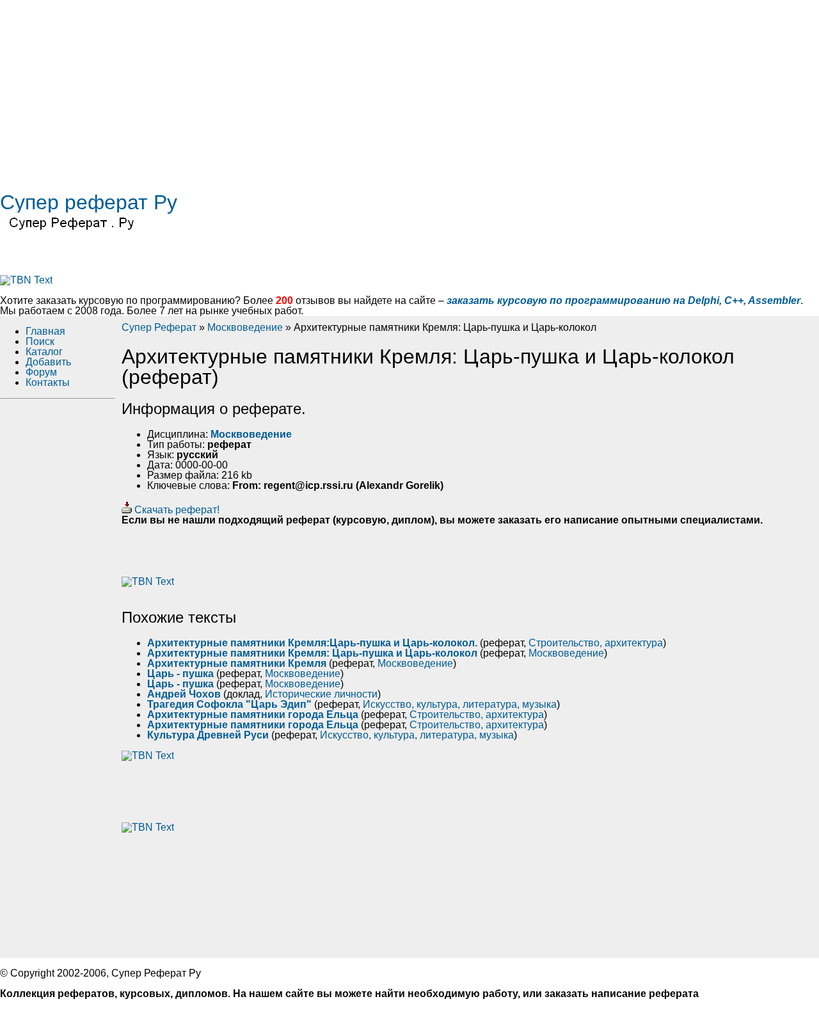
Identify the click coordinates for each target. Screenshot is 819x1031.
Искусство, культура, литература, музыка (460, 704)
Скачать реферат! (175, 509)
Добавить (48, 361)
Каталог (44, 351)
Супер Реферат (159, 327)
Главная (45, 331)
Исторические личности (321, 694)
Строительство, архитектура (596, 642)
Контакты (48, 382)
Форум (41, 372)
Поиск (40, 341)
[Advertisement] (384, 89)
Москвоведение (245, 327)
